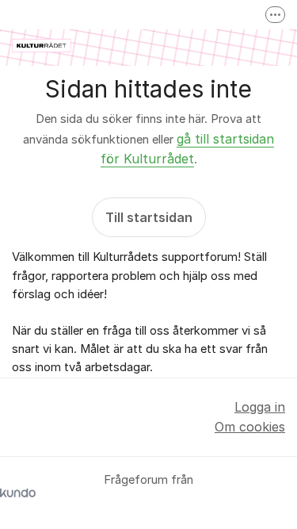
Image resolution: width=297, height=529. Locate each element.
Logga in (259, 407)
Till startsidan (148, 217)
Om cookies (250, 427)
